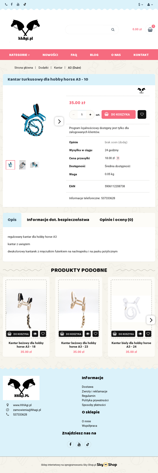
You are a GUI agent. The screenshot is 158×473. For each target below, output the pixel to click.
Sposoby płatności (94, 405)
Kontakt (141, 56)
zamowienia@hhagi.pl (27, 410)
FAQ (74, 56)
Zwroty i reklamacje (94, 391)
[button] (118, 379)
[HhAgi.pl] (141, 90)
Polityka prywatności (95, 400)
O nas (116, 56)
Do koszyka (120, 114)
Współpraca (89, 425)
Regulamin (88, 396)
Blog (94, 56)
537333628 (6, 4)
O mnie (86, 421)
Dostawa (87, 387)
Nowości (50, 56)
